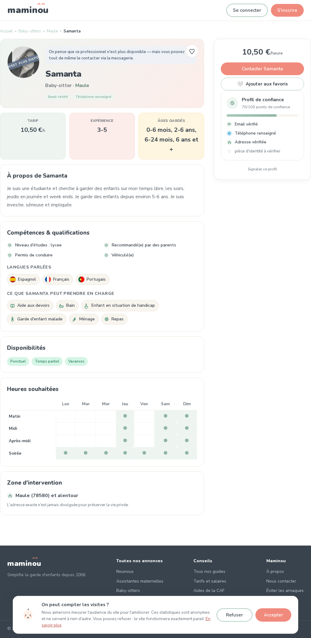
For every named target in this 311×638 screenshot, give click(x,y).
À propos (275, 571)
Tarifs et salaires (209, 581)
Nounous (125, 571)
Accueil (6, 31)
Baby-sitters (30, 31)
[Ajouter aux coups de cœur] (192, 51)
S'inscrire (287, 10)
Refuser (234, 615)
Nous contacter (281, 581)
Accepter (273, 615)
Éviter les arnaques (285, 590)
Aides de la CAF (208, 590)
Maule (52, 31)
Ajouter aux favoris (262, 84)
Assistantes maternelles (139, 581)
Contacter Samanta (262, 69)
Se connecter (247, 10)
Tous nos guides (209, 571)
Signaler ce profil (262, 169)
